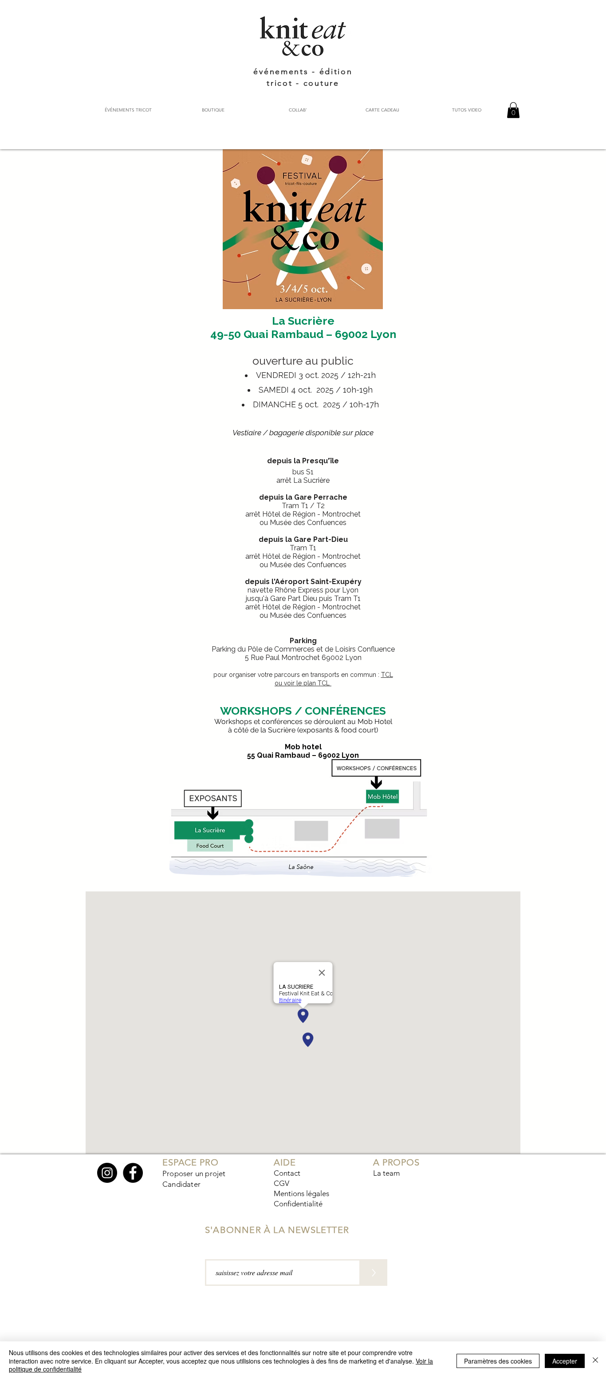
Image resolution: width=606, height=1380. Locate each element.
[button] (513, 110)
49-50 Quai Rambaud (266, 334)
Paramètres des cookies (498, 1360)
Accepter (564, 1360)
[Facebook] (133, 1173)
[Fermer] (595, 1360)
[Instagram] (107, 1173)
